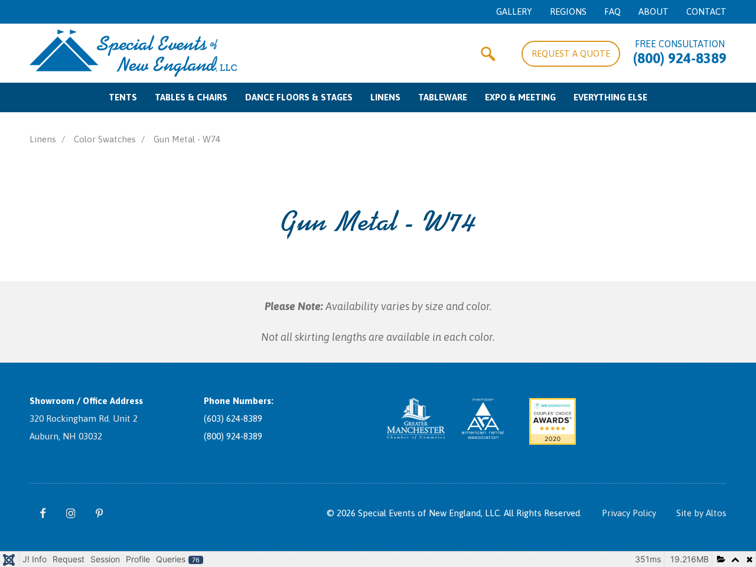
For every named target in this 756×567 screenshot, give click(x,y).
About (653, 11)
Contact (706, 11)
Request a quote (571, 53)
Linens (385, 97)
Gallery (514, 11)
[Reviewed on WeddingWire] (622, 428)
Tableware (442, 97)
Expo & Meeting (520, 97)
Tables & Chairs (191, 97)
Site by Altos (701, 513)
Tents (123, 97)
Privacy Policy (629, 513)
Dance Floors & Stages (299, 97)
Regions (568, 11)
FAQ (612, 11)
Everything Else (610, 97)
